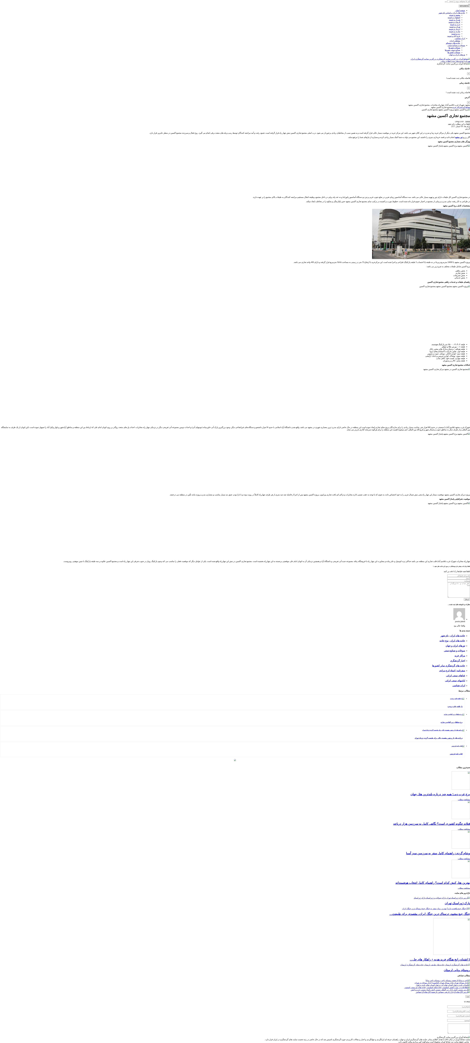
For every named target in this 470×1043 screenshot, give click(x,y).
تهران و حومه (454, 27)
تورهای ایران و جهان (457, 55)
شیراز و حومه (454, 20)
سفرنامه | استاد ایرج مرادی (452, 670)
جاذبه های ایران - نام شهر (453, 635)
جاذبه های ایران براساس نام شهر (452, 13)
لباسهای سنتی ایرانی (455, 680)
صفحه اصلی (460, 10)
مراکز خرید (460, 655)
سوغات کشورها (453, 52)
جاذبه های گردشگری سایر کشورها (448, 665)
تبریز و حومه (455, 24)
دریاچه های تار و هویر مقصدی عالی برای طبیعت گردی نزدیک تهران (439, 738)
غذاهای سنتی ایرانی (455, 675)
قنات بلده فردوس (456, 754)
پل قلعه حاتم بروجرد (455, 706)
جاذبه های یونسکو (453, 43)
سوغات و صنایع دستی (456, 45)
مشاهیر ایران (455, 41)
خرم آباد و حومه (453, 36)
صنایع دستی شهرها (452, 50)
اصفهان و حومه (454, 17)
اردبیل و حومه (454, 29)
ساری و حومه (454, 31)
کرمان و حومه (454, 22)
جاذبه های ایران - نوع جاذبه (452, 640)
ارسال (467, 599)
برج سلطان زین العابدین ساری (452, 722)
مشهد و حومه (454, 15)
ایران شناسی (460, 38)
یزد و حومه (455, 34)
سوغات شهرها (454, 48)
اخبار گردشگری (457, 660)
